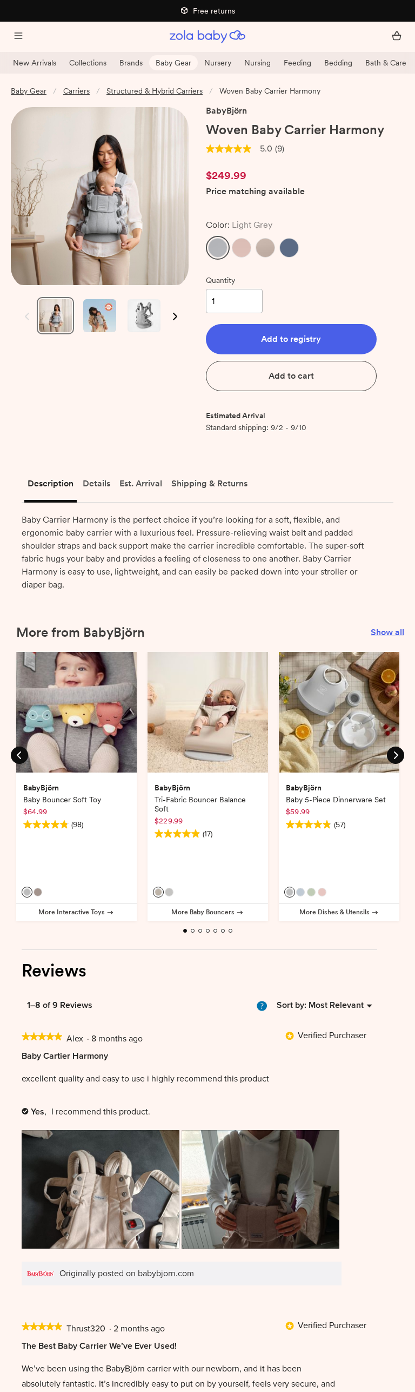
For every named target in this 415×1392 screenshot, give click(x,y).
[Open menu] (18, 36)
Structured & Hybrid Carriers (154, 91)
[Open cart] (396, 36)
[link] (228, 148)
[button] (218, 248)
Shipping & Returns (209, 483)
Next (174, 317)
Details (96, 483)
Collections (87, 62)
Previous (24, 317)
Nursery (217, 62)
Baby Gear (173, 62)
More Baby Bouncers (203, 912)
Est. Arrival (140, 483)
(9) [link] (279, 148)
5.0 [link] (266, 148)
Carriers (76, 91)
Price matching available (255, 191)
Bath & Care (385, 62)
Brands (131, 62)
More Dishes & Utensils (334, 912)
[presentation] (102, 1190)
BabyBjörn (226, 110)
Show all (387, 632)
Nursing (257, 62)
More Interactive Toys (71, 912)
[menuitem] (336, 1005)
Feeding (297, 62)
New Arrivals (34, 62)
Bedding (338, 62)
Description (50, 483)
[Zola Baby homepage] (207, 36)
